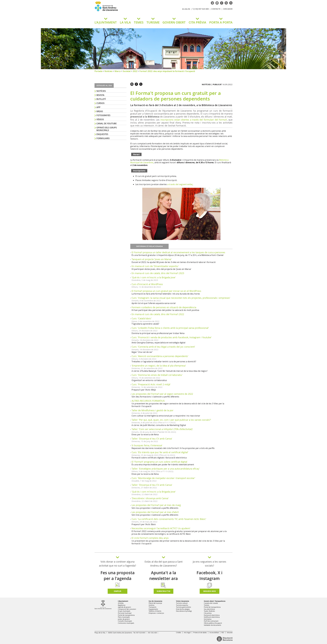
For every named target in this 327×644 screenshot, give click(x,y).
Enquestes (102, 134)
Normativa (207, 619)
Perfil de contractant (211, 621)
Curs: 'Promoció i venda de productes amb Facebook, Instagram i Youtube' (172, 337)
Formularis (103, 138)
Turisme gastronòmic (183, 607)
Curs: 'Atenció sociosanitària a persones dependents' (160, 356)
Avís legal (187, 632)
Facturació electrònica (212, 615)
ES (183, 9)
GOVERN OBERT (174, 22)
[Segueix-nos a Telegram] (211, 2)
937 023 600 (140, 633)
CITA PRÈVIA (197, 22)
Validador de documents (212, 625)
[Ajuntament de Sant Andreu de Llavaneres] (103, 608)
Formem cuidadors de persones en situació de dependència (164, 307)
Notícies (108, 71)
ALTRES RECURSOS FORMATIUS (148, 400)
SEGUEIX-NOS (209, 591)
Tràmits (206, 605)
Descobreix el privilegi (184, 611)
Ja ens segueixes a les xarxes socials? (209, 563)
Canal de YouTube (106, 123)
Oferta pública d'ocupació (213, 623)
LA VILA (125, 22)
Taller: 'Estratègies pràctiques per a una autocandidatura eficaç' (166, 468)
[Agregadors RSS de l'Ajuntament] (230, 2)
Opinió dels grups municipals (106, 129)
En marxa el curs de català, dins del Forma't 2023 (158, 273)
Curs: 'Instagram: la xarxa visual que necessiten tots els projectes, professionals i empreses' (181, 297)
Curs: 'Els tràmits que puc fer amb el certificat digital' (160, 452)
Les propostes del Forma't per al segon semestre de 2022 (162, 393)
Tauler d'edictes (209, 611)
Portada (98, 71)
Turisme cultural (182, 603)
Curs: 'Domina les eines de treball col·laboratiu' (157, 374)
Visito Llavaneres (182, 601)
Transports (152, 607)
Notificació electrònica (212, 617)
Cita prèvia (208, 613)
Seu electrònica (209, 609)
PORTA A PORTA (220, 22)
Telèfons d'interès (155, 611)
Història (151, 605)
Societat (127, 71)
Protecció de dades (200, 632)
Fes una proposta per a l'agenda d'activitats (118, 578)
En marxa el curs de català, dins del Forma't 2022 (158, 314)
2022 (135, 71)
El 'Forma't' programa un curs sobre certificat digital (159, 461)
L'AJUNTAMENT (106, 22)
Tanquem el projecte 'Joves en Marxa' (152, 259)
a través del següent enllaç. (180, 184)
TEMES (138, 22)
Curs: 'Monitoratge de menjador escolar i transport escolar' (163, 478)
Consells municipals (125, 621)
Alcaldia (121, 603)
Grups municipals (124, 611)
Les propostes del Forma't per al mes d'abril (155, 512)
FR (189, 9)
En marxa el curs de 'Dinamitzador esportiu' (155, 266)
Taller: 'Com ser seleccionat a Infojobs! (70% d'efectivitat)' (162, 429)
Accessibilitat (214, 632)
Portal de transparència (126, 615)
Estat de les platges (183, 609)
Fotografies (103, 115)
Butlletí (101, 99)
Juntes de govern (124, 619)
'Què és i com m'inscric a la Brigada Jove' (154, 277)
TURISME (153, 22)
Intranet (229, 632)
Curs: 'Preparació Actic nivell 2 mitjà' (151, 384)
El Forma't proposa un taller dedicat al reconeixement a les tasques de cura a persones (178, 252)
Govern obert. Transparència (214, 601)
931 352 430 (152, 633)
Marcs (118, 71)
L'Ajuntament (123, 601)
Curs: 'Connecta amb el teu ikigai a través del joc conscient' (163, 346)
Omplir (117, 591)
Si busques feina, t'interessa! (147, 445)
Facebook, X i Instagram (209, 575)
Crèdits (178, 632)
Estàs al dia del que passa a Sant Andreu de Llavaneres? (164, 563)
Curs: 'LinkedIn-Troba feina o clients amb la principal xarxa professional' (170, 327)
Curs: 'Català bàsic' (142, 318)
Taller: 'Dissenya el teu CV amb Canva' (152, 438)
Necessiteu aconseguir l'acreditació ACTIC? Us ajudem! (161, 528)
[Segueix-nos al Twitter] (225, 2)
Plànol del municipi (155, 603)
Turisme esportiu (182, 605)
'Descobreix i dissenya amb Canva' (150, 498)
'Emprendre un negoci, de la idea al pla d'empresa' (159, 365)
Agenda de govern (124, 607)
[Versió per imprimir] (132, 83)
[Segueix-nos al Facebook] (221, 2)
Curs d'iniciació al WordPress (147, 284)
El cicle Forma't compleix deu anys (150, 537)
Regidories (121, 605)
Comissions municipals (126, 623)
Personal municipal (124, 613)
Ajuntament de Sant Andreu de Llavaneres (124, 11)
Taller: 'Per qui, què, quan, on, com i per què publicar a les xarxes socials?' (171, 419)
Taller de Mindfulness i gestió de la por (152, 410)
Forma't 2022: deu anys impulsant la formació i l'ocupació (167, 71)
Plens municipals (124, 617)
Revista (100, 95)
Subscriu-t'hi (163, 591)
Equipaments (153, 609)
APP (98, 107)
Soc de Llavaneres (155, 601)
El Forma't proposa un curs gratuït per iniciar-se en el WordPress (166, 290)
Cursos (100, 103)
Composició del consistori (127, 609)
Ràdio (99, 111)
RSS (222, 632)
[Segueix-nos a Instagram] (216, 2)
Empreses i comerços (156, 613)
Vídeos (100, 119)
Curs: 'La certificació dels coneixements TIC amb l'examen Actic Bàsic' (169, 519)
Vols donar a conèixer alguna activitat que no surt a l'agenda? (117, 563)
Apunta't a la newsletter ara (163, 575)
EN (186, 9)
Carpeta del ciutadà (211, 603)
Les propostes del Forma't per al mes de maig (156, 505)
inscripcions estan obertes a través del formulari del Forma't (193, 119)
